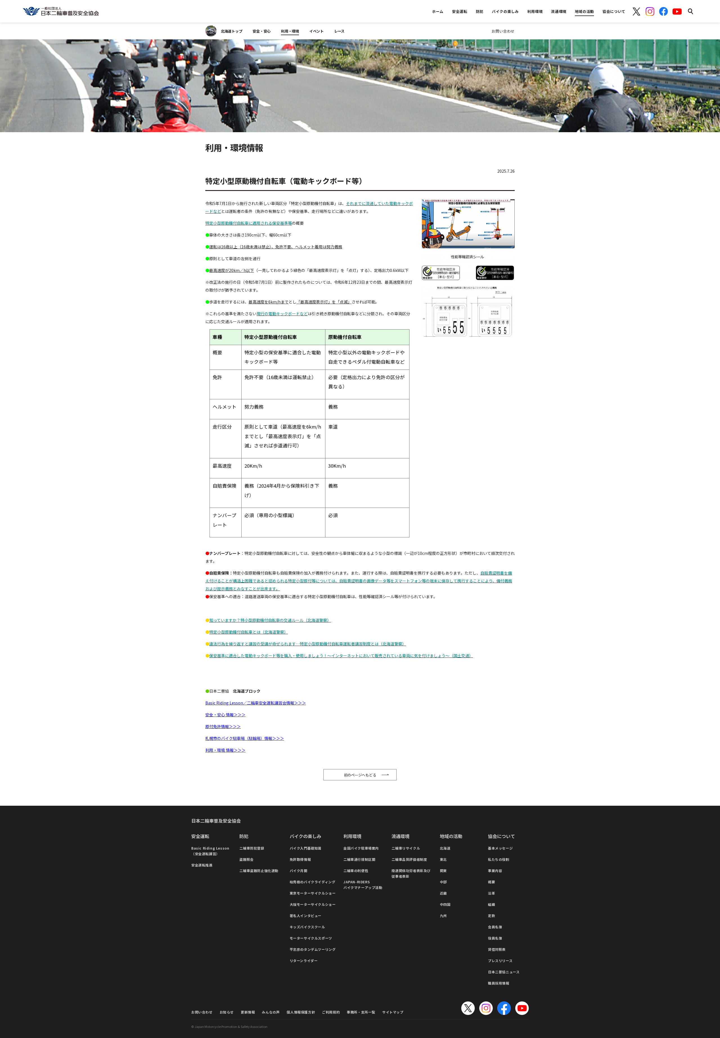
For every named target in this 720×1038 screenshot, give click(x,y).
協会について (501, 836)
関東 (443, 870)
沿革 (491, 893)
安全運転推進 (202, 865)
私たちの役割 (498, 859)
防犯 (243, 836)
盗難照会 (246, 859)
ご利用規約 (331, 1012)
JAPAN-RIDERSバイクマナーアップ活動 (362, 884)
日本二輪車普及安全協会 (216, 820)
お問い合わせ (503, 31)
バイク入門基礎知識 (305, 848)
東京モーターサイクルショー (313, 893)
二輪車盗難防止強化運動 (258, 870)
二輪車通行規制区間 (359, 859)
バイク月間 (298, 870)
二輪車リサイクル (406, 848)
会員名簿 (495, 926)
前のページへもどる (360, 775)
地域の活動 (451, 836)
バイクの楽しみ (305, 836)
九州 (443, 915)
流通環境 (401, 836)
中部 (443, 881)
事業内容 (495, 870)
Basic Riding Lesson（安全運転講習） (210, 851)
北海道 (445, 848)
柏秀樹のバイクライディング (313, 881)
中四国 (445, 904)
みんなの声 (271, 1012)
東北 (443, 859)
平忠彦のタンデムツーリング (313, 949)
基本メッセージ (500, 848)
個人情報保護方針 (301, 1012)
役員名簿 (495, 938)
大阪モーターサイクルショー (313, 904)
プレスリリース (500, 960)
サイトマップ (393, 1012)
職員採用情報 (498, 983)
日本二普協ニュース (503, 971)
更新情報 (248, 1012)
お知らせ (227, 1012)
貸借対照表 (497, 949)
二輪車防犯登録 (251, 848)
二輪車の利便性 (355, 870)
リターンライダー (304, 960)
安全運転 (200, 836)
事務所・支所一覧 (361, 1012)
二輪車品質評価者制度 (409, 859)
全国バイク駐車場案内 (361, 848)
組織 (491, 904)
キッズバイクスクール (307, 926)
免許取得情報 (300, 859)
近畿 (443, 893)
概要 (491, 881)
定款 (491, 915)
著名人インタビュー (305, 915)
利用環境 (352, 836)
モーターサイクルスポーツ (311, 938)
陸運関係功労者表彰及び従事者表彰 (411, 873)
